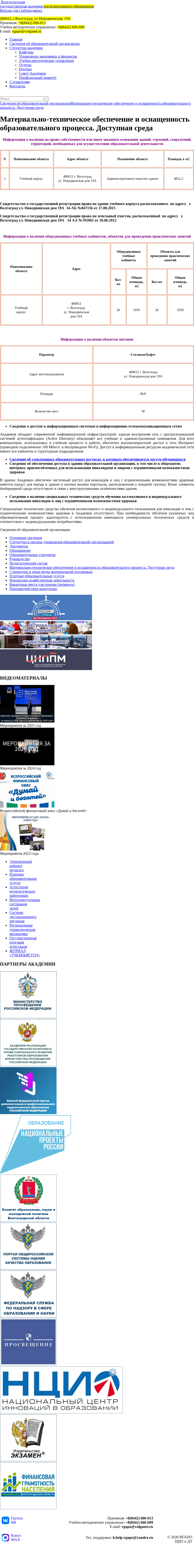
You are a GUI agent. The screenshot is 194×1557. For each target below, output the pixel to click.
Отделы (25, 65)
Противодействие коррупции (33, 589)
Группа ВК (17, 1520)
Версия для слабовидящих (21, 11)
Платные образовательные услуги (36, 576)
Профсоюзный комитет (38, 78)
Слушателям (19, 82)
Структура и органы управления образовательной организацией (61, 542)
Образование (20, 550)
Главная (15, 39)
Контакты (17, 86)
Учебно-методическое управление (46, 61)
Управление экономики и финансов (48, 56)
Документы (18, 546)
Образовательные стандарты (32, 555)
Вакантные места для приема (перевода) (42, 584)
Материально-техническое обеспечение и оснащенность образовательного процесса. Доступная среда (91, 567)
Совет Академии (32, 73)
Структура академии (26, 48)
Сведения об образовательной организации (44, 44)
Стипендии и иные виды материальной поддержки (51, 572)
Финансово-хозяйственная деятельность (41, 580)
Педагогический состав (28, 563)
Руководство (19, 559)
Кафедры (26, 52)
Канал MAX (16, 1537)
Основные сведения (25, 538)
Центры (25, 69)
